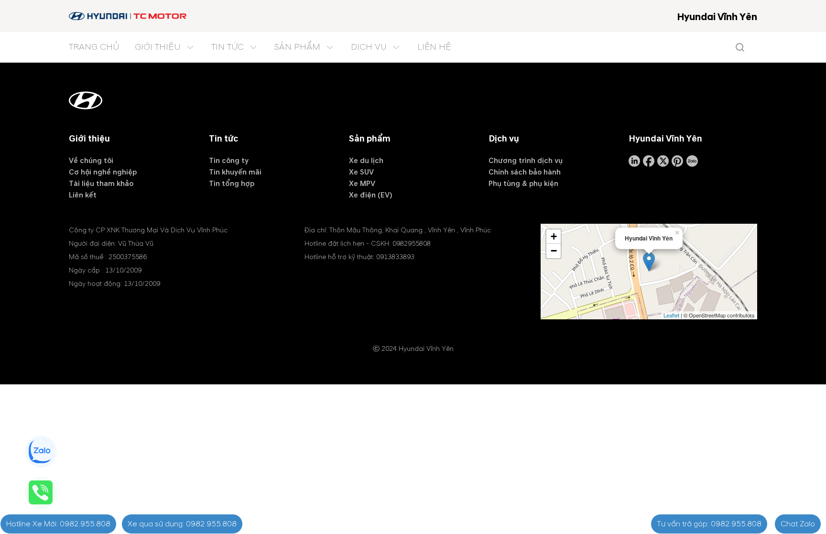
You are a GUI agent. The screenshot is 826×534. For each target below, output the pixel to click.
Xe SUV (361, 172)
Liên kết (83, 195)
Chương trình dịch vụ (526, 160)
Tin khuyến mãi (235, 172)
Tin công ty (229, 160)
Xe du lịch (366, 160)
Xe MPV (362, 183)
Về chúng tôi (91, 160)
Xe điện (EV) (370, 195)
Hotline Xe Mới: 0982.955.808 (58, 524)
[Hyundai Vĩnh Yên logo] (128, 16)
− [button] (554, 251)
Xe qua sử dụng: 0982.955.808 (182, 524)
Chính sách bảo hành (525, 172)
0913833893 (395, 257)
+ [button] (554, 236)
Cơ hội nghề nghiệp (103, 172)
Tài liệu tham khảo (101, 183)
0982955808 (411, 244)
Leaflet (671, 315)
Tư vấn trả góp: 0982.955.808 (709, 524)
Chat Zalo (798, 524)
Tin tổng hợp (231, 183)
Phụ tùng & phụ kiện (523, 183)
